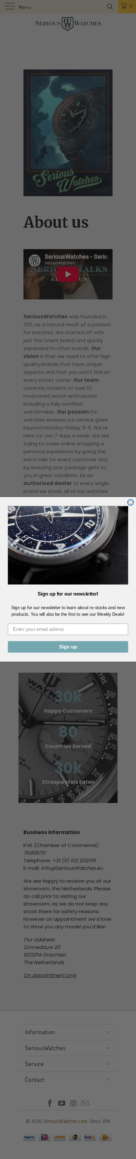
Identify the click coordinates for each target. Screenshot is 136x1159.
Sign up (68, 647)
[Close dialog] (130, 503)
